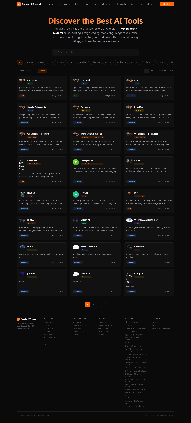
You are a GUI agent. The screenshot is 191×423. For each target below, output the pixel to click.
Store (141, 4)
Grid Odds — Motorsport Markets (133, 375)
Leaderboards (120, 4)
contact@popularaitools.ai (161, 328)
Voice (62, 62)
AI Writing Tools (76, 322)
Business (135, 62)
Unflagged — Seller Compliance (132, 339)
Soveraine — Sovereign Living (135, 406)
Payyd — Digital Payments (134, 335)
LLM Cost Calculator (101, 4)
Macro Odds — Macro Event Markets (135, 380)
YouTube (155, 325)
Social (170, 62)
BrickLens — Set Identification (135, 343)
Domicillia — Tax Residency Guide (134, 402)
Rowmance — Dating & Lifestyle (133, 358)
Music (72, 62)
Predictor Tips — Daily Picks (135, 393)
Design (108, 62)
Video (51, 62)
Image (41, 62)
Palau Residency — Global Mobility (134, 397)
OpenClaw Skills (49, 335)
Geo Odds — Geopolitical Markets (134, 385)
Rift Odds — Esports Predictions (136, 371)
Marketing (121, 62)
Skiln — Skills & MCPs (132, 322)
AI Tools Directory (50, 322)
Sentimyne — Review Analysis (135, 328)
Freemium (162, 71)
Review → (61, 96)
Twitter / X (155, 322)
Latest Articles (103, 328)
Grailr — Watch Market (133, 346)
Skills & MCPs (48, 325)
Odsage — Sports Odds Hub (135, 368)
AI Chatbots (75, 335)
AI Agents (47, 332)
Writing (29, 62)
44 (104, 304)
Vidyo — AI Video (131, 325)
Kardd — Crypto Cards (133, 332)
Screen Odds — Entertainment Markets (136, 364)
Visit (52, 96)
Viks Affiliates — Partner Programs (133, 350)
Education (148, 62)
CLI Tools (85, 4)
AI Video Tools (76, 328)
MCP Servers (64, 4)
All (20, 62)
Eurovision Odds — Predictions (136, 354)
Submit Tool (167, 4)
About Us (101, 335)
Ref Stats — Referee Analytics (135, 390)
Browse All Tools (103, 332)
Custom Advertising (105, 325)
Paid (171, 71)
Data (161, 62)
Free (152, 71)
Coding (83, 62)
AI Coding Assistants (78, 332)
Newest (42, 71)
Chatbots (96, 62)
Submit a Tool (102, 322)
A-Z (35, 71)
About (149, 4)
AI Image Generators (78, 325)
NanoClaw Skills (49, 338)
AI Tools (51, 4)
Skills (75, 4)
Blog (133, 4)
